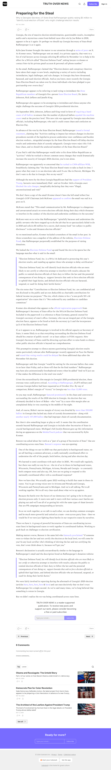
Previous (24, 636)
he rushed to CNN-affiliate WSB (75, 164)
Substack (45, 765)
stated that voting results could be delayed (39, 355)
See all (20, 721)
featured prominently (56, 394)
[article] (55, 677)
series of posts (81, 50)
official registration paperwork (67, 308)
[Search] (79, 4)
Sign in (104, 4)
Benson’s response (52, 444)
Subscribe (93, 4)
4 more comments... (23, 656)
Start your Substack (49, 760)
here (25, 584)
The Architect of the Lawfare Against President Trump (43, 705)
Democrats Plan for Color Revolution (34, 688)
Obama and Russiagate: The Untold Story (36, 673)
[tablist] (22, 667)
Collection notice (70, 755)
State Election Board (68, 94)
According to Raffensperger (60, 382)
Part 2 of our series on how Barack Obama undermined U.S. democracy (42, 676)
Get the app (66, 760)
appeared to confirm (61, 198)
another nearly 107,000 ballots (30, 416)
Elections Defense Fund (40, 250)
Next (88, 636)
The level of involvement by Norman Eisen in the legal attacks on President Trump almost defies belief (44, 709)
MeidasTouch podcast (52, 432)
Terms (60, 755)
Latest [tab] (24, 667)
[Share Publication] (84, 4)
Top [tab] (18, 667)
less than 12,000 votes (77, 389)
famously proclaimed (73, 535)
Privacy (54, 755)
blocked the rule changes (27, 186)
